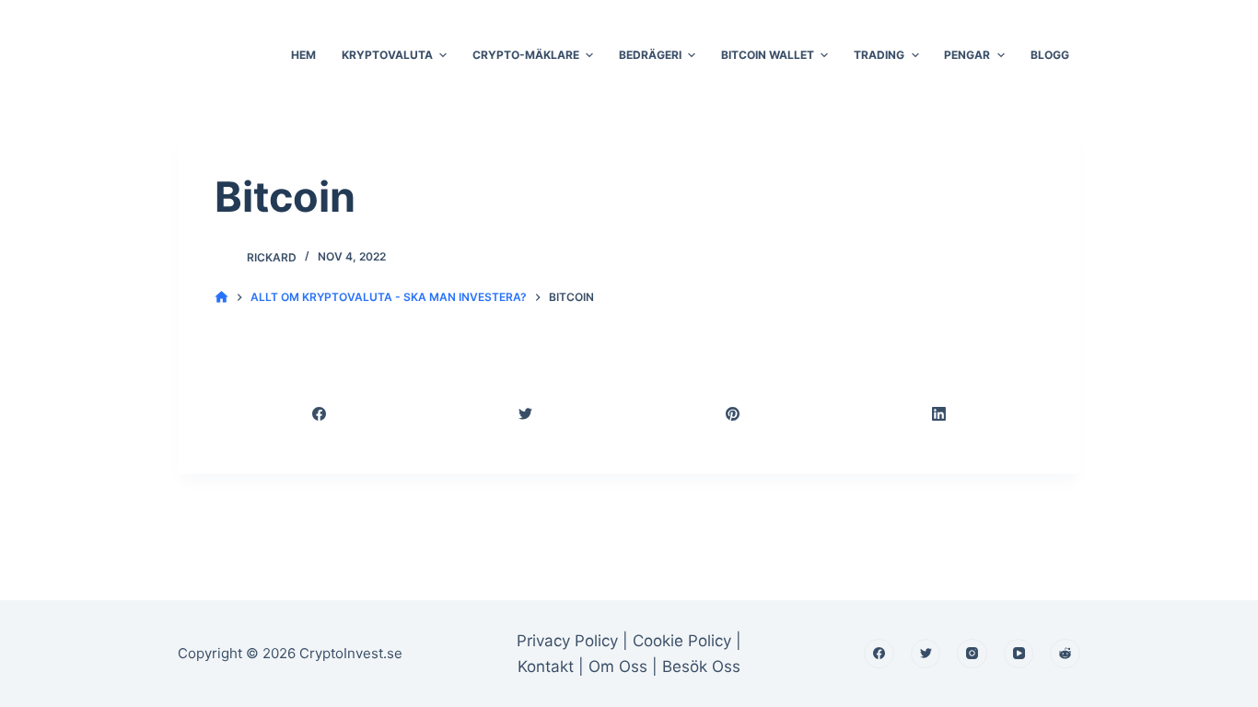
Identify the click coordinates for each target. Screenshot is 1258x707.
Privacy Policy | (572, 641)
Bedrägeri (650, 55)
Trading (879, 55)
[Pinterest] (733, 413)
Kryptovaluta (387, 55)
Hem (303, 55)
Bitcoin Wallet (767, 55)
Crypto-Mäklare (525, 55)
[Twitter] (527, 413)
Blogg (1050, 55)
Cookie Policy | (687, 641)
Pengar (967, 55)
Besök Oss (701, 666)
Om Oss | (623, 666)
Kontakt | (553, 666)
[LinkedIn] (940, 413)
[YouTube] (1019, 654)
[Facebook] (319, 413)
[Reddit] (1065, 654)
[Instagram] (972, 654)
